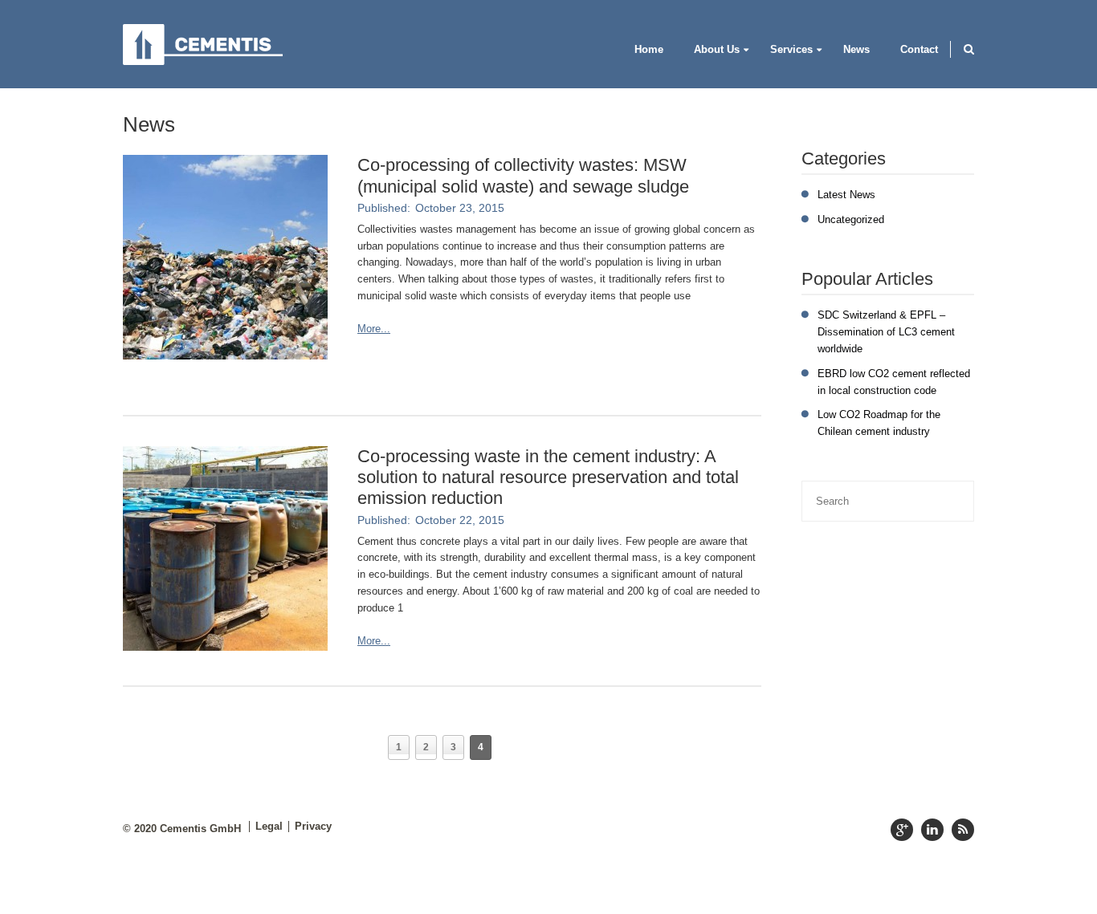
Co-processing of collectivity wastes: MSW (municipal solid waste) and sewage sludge (523, 175)
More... (373, 329)
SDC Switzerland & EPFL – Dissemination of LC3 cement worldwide (886, 332)
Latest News (846, 195)
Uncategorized (851, 219)
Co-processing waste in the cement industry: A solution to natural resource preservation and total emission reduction (548, 477)
